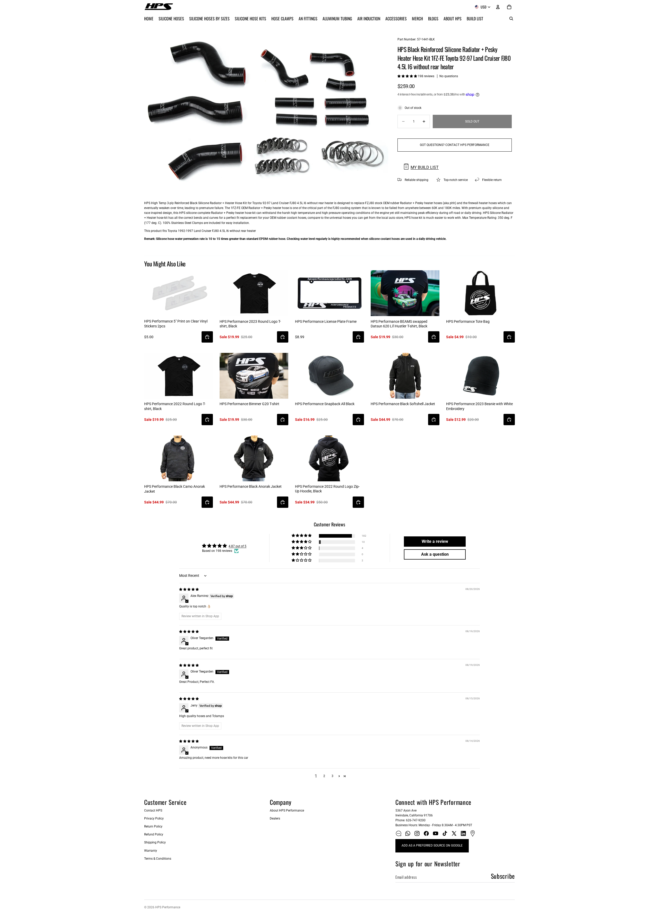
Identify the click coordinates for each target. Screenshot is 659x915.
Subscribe (503, 876)
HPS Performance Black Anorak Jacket (251, 486)
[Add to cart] (207, 337)
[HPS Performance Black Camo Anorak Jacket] (178, 458)
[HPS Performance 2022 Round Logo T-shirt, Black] (178, 376)
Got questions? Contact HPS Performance (454, 145)
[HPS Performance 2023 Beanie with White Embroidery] (480, 376)
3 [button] (332, 776)
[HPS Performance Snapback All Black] (329, 376)
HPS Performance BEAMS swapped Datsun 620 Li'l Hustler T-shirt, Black (399, 323)
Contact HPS (153, 810)
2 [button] (324, 776)
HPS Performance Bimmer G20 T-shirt (249, 404)
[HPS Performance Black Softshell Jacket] (405, 376)
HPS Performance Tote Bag (468, 321)
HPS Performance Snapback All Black (324, 404)
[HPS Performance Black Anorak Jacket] (254, 458)
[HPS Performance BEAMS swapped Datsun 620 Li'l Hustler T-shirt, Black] (405, 293)
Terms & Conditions (157, 858)
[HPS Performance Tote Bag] (480, 293)
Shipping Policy (155, 842)
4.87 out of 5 (237, 546)
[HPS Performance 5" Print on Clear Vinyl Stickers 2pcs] (178, 293)
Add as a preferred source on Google (432, 845)
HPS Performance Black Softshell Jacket (403, 404)
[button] (407, 76)
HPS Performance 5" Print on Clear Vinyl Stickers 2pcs (175, 323)
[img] (189, 589)
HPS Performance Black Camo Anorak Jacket (174, 488)
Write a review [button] (435, 541)
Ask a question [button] (435, 554)
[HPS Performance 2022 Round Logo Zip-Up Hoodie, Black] (329, 458)
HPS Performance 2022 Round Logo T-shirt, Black (174, 406)
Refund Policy (153, 834)
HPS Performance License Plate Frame (326, 321)
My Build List (425, 167)
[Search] (511, 18)
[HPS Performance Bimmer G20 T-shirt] (254, 376)
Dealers (275, 818)
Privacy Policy (154, 818)
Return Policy (153, 826)
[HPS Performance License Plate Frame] (329, 293)
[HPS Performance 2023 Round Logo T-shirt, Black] (254, 293)
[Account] (498, 7)
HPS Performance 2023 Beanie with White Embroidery (479, 406)
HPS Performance (167, 907)
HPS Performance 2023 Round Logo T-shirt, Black (250, 323)
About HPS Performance (287, 810)
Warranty (150, 850)
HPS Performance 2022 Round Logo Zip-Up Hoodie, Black (327, 488)
